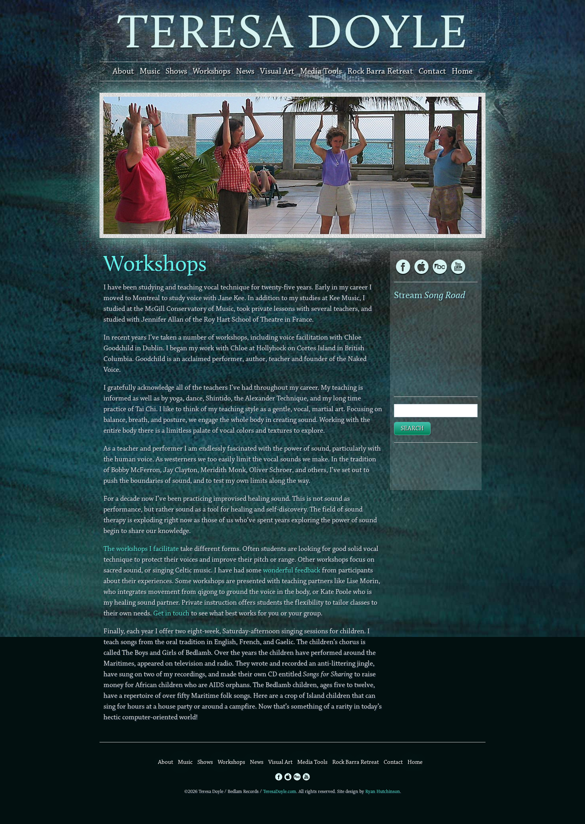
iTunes (421, 267)
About (123, 71)
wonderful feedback (291, 570)
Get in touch (171, 613)
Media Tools (321, 71)
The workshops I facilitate (141, 549)
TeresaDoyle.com (279, 792)
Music (150, 71)
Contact (432, 71)
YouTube (440, 267)
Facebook (403, 267)
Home (462, 71)
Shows (176, 71)
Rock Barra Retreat (380, 71)
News (245, 71)
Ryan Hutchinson (382, 792)
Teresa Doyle (292, 30)
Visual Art (277, 71)
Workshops (211, 71)
